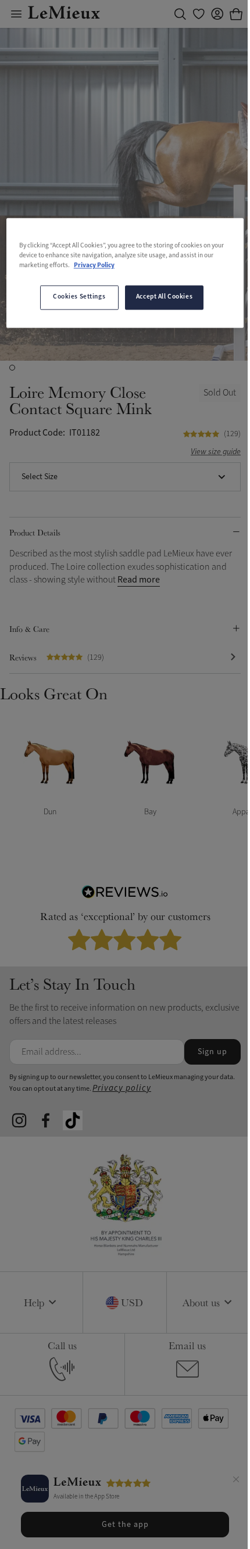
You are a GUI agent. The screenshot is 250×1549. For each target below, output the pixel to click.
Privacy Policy (94, 266)
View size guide (216, 452)
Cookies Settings (79, 297)
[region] (125, 273)
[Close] (236, 1481)
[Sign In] (217, 14)
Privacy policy (121, 1088)
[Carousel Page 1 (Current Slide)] (12, 368)
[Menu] (16, 14)
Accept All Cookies (164, 297)
